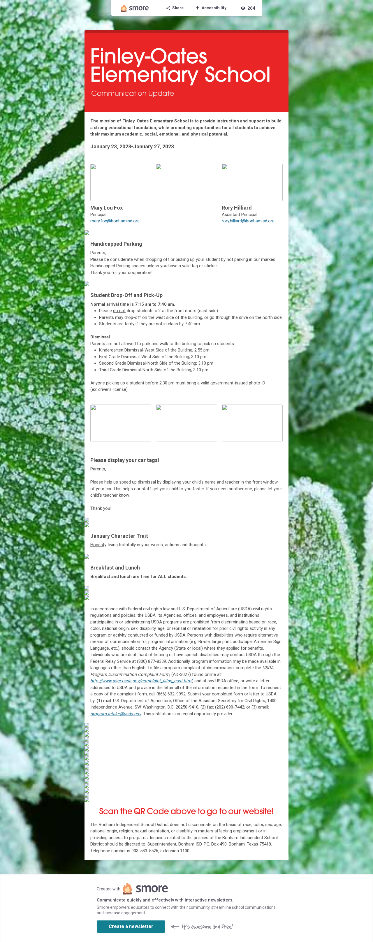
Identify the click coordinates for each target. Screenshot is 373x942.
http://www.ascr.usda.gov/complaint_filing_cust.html (141, 680)
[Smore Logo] (135, 8)
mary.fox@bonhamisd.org (115, 221)
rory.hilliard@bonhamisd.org (248, 221)
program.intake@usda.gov (115, 713)
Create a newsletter (131, 926)
